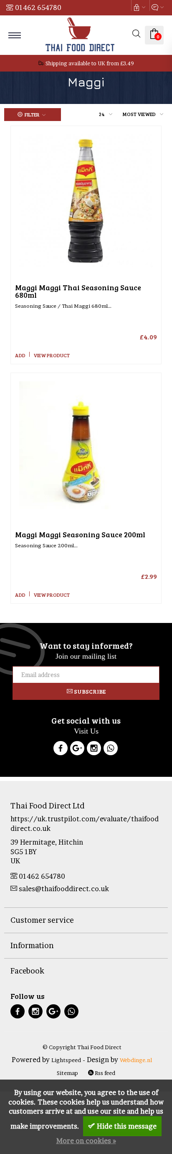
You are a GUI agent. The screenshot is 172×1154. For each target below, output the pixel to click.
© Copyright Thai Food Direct (82, 1047)
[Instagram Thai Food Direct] (94, 749)
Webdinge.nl (136, 1060)
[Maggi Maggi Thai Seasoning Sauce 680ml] (86, 201)
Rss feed (104, 1073)
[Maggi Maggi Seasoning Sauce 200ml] (86, 448)
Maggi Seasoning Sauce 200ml (80, 534)
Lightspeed (66, 1060)
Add (20, 355)
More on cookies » (86, 1141)
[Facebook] (60, 749)
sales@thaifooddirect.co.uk (64, 889)
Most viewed (139, 114)
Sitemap (67, 1073)
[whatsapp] (71, 1012)
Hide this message (127, 1126)
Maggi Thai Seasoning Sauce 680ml (78, 291)
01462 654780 (38, 7)
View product (51, 355)
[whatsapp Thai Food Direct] (111, 749)
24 (102, 114)
